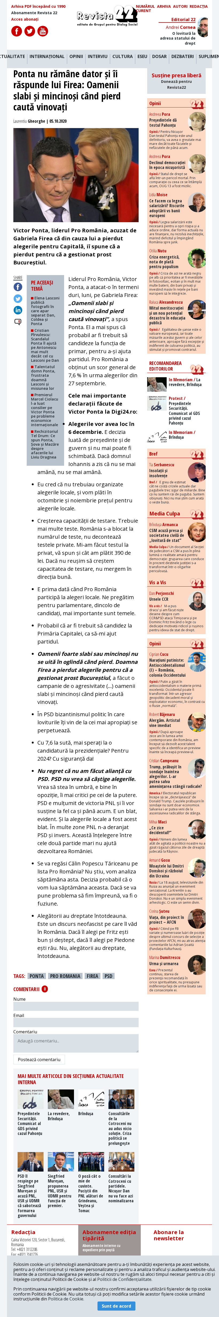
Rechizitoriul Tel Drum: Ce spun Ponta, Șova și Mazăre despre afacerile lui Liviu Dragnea (45, 444)
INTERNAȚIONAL (47, 56)
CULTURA (122, 56)
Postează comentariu (39, 1059)
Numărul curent (145, 8)
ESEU (142, 56)
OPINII (76, 56)
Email (18, 1015)
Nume (19, 999)
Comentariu (25, 1032)
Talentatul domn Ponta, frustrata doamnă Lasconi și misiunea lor (43, 377)
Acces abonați (24, 19)
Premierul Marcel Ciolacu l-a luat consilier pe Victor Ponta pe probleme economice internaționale (44, 410)
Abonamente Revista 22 (34, 13)
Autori (180, 6)
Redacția (199, 6)
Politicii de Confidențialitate (124, 1279)
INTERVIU (98, 56)
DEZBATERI (182, 56)
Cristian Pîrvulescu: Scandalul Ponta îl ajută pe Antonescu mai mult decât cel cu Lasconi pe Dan (45, 345)
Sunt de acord (116, 1306)
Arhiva (164, 6)
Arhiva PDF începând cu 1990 (38, 6)
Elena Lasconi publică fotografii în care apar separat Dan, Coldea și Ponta (45, 310)
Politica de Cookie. (66, 1299)
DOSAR (159, 56)
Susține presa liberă (176, 81)
